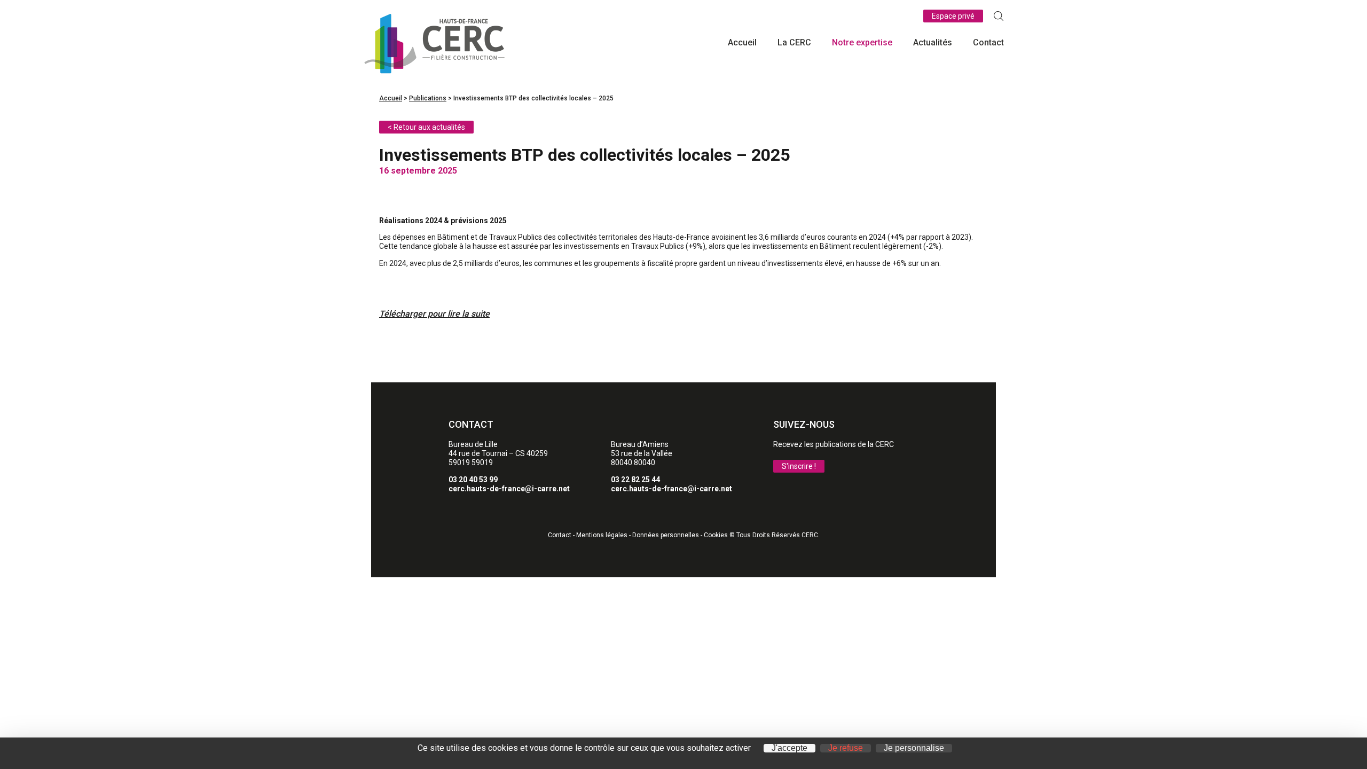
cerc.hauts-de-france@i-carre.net (509, 488)
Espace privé (953, 16)
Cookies (716, 535)
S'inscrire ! (799, 466)
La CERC (794, 42)
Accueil (742, 42)
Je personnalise (914, 748)
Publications (427, 98)
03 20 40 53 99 (473, 479)
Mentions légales (601, 535)
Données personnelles (665, 535)
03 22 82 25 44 (635, 479)
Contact (988, 42)
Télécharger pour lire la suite (434, 314)
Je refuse (845, 748)
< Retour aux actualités (426, 127)
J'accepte (789, 748)
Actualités (932, 42)
